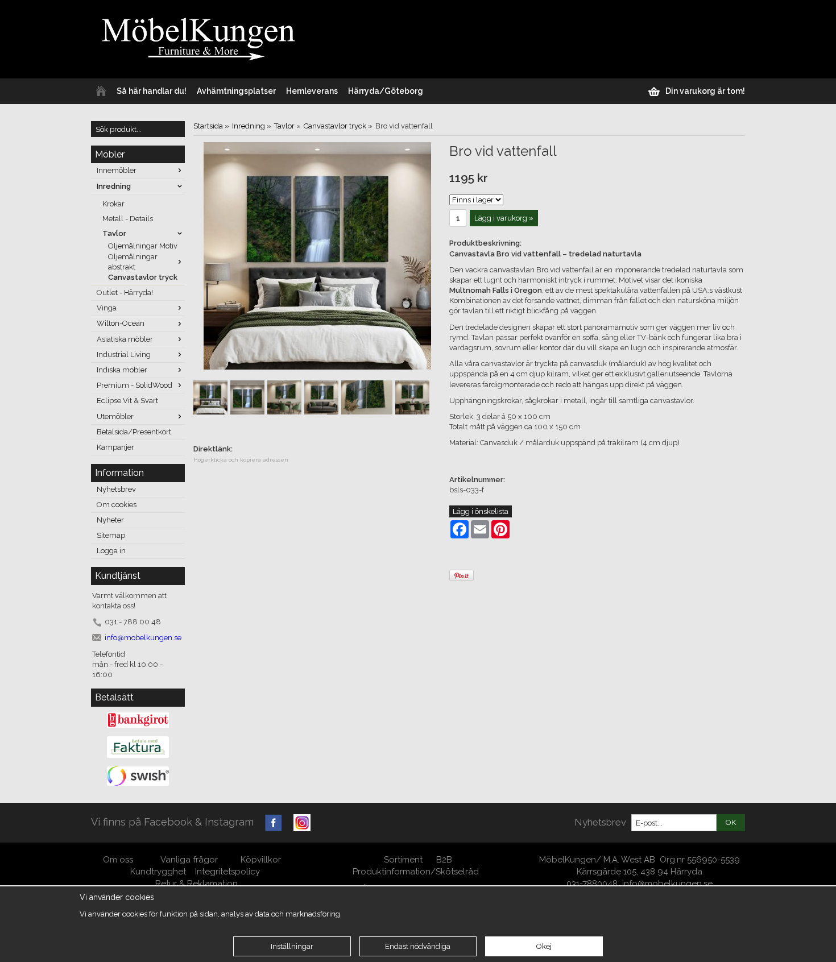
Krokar (113, 204)
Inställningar (292, 946)
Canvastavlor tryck (142, 277)
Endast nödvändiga (417, 946)
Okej (544, 946)
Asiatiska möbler (125, 339)
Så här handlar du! (152, 91)
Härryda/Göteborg (385, 91)
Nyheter (110, 520)
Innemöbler (116, 170)
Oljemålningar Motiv (142, 246)
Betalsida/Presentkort (134, 432)
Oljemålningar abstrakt (133, 261)
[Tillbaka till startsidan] (101, 91)
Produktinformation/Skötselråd (416, 871)
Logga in (111, 550)
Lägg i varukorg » (503, 218)
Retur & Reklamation (196, 883)
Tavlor (114, 233)
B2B (444, 860)
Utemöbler (115, 416)
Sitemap (111, 535)
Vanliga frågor (189, 860)
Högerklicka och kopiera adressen (240, 460)
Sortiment (403, 860)
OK (731, 822)
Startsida (208, 126)
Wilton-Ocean (120, 323)
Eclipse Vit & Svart (127, 400)
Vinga (107, 308)
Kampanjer (115, 447)
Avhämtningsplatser (236, 91)
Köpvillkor (261, 860)
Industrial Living (124, 354)
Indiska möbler (122, 370)
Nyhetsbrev (116, 489)
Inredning (114, 186)
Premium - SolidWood (134, 385)
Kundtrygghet (158, 871)
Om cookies (116, 504)
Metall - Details (127, 218)
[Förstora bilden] (317, 255)
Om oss (119, 860)
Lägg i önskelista (480, 511)
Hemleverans (312, 91)
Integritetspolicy (227, 871)
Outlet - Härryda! (125, 292)
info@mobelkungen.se (667, 883)
